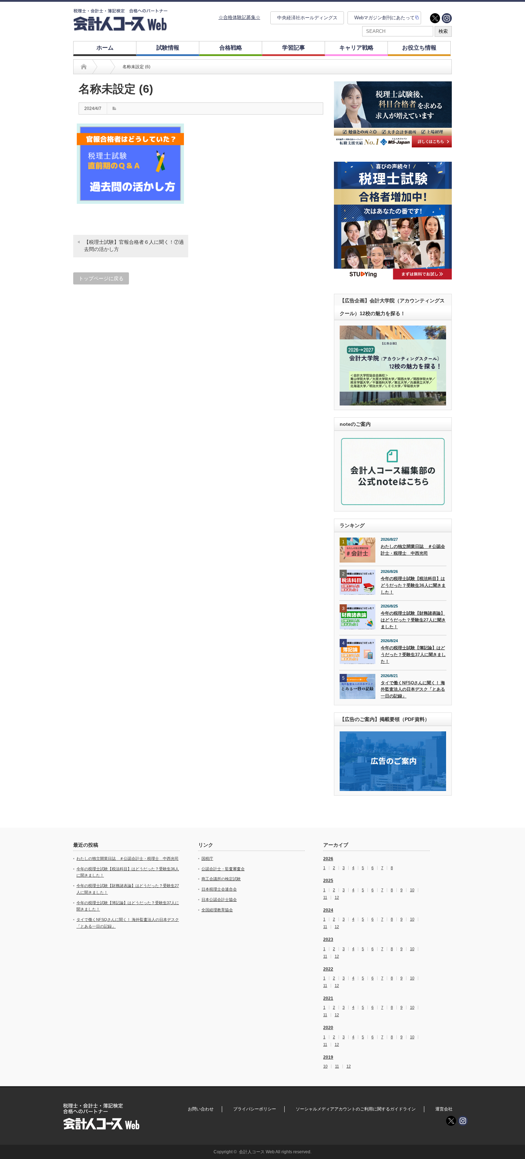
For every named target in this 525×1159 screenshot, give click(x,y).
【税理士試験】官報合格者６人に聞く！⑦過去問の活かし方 (134, 245)
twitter (435, 18)
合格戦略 (230, 48)
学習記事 (293, 48)
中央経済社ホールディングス (307, 17)
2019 (328, 1057)
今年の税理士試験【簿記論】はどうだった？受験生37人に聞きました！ (413, 654)
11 (325, 898)
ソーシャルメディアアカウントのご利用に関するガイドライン (356, 1109)
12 (337, 898)
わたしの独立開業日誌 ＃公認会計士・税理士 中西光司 (413, 550)
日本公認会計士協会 (219, 899)
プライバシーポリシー (254, 1109)
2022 (328, 969)
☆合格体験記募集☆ (239, 17)
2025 (328, 880)
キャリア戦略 (356, 48)
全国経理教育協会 (217, 910)
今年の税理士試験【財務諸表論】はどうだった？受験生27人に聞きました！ (413, 620)
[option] (393, 114)
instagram (447, 18)
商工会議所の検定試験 (221, 879)
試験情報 (167, 48)
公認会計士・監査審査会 (223, 869)
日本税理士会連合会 (219, 889)
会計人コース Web (257, 1151)
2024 (328, 910)
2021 (328, 998)
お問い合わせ (201, 1109)
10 (412, 890)
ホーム (105, 48)
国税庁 (207, 858)
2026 (328, 858)
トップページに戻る (101, 278)
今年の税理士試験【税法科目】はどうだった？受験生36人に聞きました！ (413, 585)
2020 (328, 1027)
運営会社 (443, 1109)
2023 (328, 939)
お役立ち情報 (419, 48)
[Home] (84, 67)
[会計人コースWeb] (120, 28)
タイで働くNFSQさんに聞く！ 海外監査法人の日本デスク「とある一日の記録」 (413, 689)
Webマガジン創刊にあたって (384, 17)
